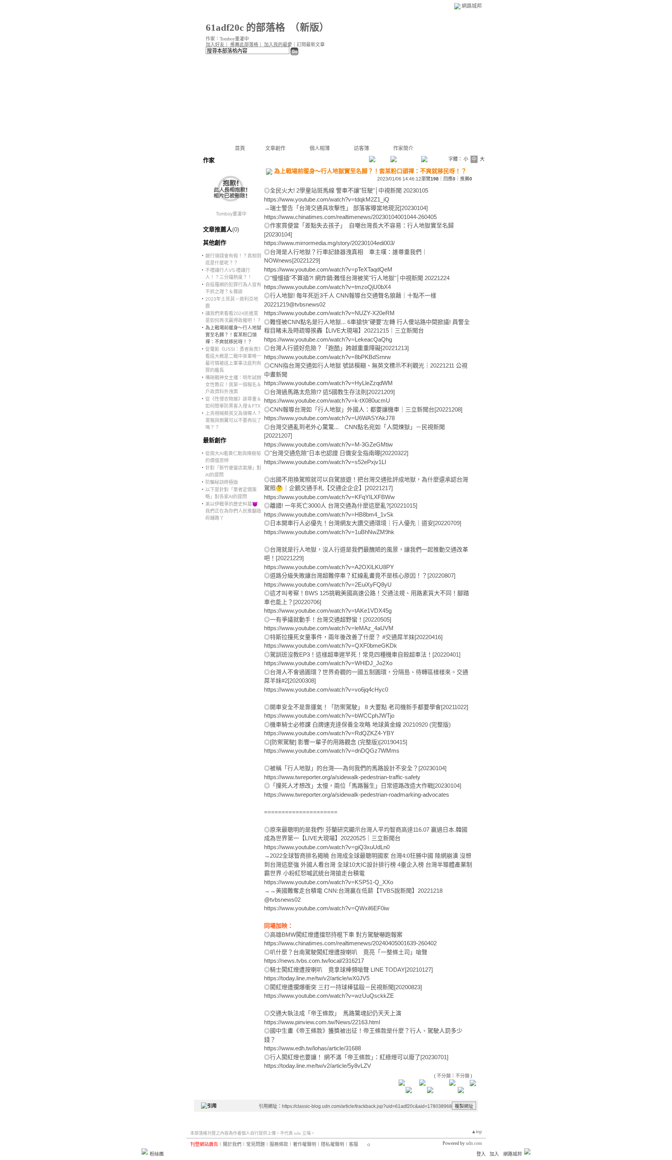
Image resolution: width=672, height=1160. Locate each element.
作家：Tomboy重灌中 (227, 39)
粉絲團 (157, 1154)
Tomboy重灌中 (231, 214)
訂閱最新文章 (311, 44)
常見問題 (255, 1144)
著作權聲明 (304, 1144)
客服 (353, 1144)
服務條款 (279, 1144)
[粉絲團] (145, 1151)
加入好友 (215, 44)
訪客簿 (361, 148)
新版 (309, 27)
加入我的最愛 (278, 44)
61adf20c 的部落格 (245, 27)
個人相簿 (320, 148)
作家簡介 (403, 148)
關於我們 (232, 1144)
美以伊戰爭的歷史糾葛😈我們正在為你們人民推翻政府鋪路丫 (233, 511)
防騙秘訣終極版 (221, 482)
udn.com (474, 1143)
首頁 (240, 148)
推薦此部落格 (244, 44)
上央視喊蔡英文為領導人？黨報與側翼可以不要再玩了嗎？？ (233, 420)
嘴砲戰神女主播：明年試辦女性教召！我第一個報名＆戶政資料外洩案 (233, 384)
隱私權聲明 (332, 1144)
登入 (481, 1154)
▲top (476, 1131)
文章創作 (275, 148)
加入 (494, 1154)
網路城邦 (472, 6)
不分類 (444, 1076)
